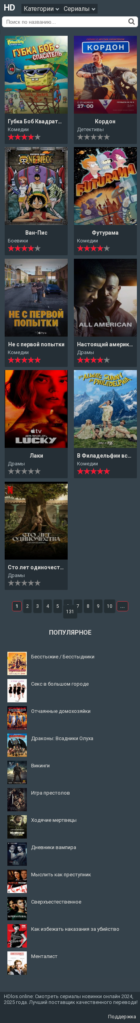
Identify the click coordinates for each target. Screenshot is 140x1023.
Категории (39, 8)
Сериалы (77, 8)
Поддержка (122, 1016)
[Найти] (131, 21)
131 (70, 611)
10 (109, 606)
